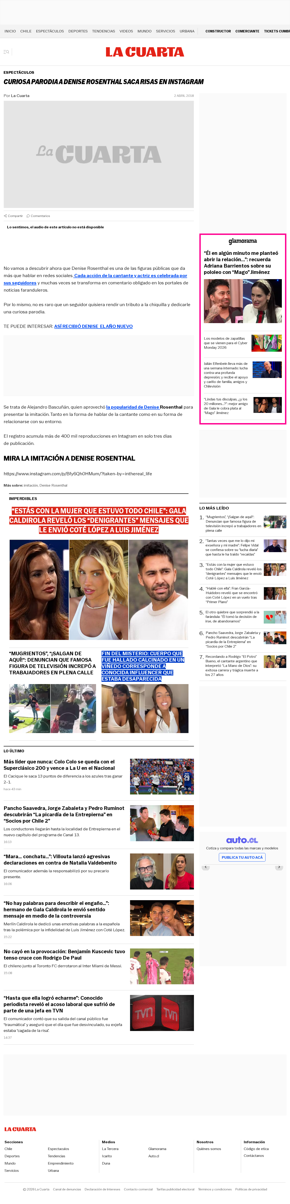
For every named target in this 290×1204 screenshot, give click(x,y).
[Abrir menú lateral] (8, 52)
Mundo (145, 31)
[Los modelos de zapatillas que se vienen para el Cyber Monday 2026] (266, 344)
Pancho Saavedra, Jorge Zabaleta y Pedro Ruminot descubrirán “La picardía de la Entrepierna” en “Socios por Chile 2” (64, 814)
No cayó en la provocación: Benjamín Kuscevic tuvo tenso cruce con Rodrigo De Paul (64, 954)
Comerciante (247, 31)
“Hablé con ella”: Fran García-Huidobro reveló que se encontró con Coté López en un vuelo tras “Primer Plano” (232, 595)
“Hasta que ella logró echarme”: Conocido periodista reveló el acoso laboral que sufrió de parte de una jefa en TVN (59, 1004)
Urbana (187, 31)
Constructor (218, 31)
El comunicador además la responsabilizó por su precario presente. (56, 874)
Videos (126, 31)
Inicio (10, 31)
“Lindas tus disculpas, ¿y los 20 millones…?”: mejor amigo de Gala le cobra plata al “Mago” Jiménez (226, 406)
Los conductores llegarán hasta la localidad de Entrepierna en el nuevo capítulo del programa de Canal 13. (62, 832)
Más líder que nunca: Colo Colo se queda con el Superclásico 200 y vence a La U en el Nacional (59, 765)
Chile (25, 31)
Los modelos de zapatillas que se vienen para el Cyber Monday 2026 (225, 343)
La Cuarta (20, 96)
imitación (31, 485)
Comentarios (40, 216)
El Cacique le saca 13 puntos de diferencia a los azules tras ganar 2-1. (63, 779)
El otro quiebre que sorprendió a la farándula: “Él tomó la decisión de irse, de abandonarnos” (232, 617)
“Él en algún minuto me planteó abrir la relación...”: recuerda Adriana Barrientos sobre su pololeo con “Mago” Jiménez (241, 262)
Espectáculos (50, 31)
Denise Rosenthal (53, 485)
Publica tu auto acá (242, 857)
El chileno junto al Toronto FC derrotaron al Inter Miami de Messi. (63, 966)
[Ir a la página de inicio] (145, 52)
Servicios (165, 31)
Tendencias (103, 31)
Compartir (15, 216)
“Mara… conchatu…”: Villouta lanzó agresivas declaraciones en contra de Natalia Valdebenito (60, 859)
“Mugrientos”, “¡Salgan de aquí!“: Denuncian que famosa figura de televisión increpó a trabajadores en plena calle (52, 663)
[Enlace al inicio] (243, 242)
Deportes (78, 31)
